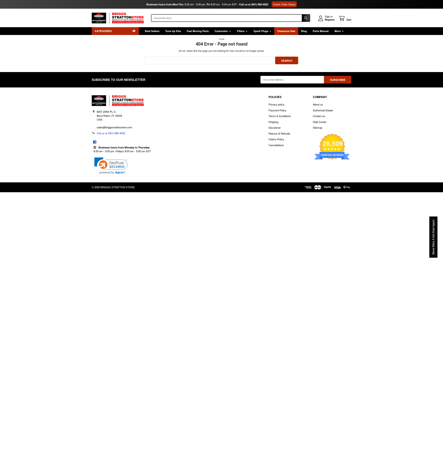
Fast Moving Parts (198, 31)
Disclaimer (275, 127)
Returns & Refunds (279, 133)
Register (330, 19)
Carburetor (221, 31)
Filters (241, 31)
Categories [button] (103, 31)
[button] (111, 166)
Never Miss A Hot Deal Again (433, 237)
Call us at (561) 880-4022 (253, 4)
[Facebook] (95, 142)
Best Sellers (152, 31)
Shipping (273, 122)
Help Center (319, 122)
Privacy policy (276, 104)
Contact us (319, 116)
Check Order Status (284, 4)
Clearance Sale (286, 31)
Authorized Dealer (323, 110)
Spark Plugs (261, 31)
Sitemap (317, 127)
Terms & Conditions (280, 116)
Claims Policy (276, 139)
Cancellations (276, 145)
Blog (304, 31)
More (337, 31)
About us (318, 104)
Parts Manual (321, 31)
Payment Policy (277, 110)
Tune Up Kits (173, 31)
